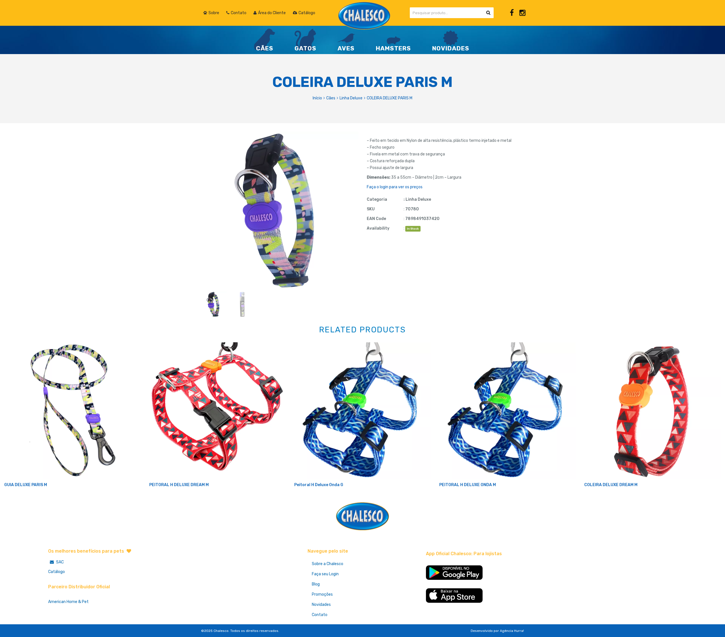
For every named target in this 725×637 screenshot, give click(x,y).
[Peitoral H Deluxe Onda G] (362, 410)
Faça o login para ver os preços (395, 187)
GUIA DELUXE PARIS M (25, 484)
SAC (59, 562)
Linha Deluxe (351, 98)
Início (317, 98)
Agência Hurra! (512, 631)
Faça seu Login (325, 574)
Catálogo (56, 571)
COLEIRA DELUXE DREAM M (610, 484)
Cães (330, 98)
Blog (316, 584)
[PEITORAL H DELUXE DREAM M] (217, 410)
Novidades (321, 604)
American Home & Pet (68, 601)
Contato (319, 614)
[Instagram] (522, 13)
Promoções (322, 594)
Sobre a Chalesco (327, 563)
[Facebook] (512, 13)
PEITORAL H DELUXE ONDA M (467, 484)
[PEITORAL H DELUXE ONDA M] (507, 410)
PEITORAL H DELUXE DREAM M (179, 484)
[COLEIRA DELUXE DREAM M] (652, 410)
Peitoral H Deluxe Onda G (318, 484)
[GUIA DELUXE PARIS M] (72, 410)
